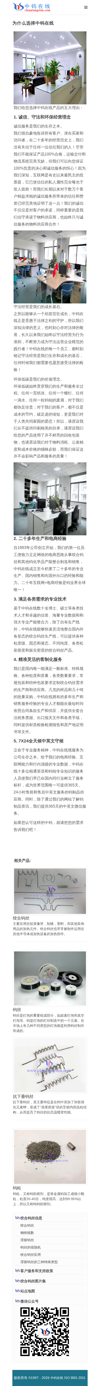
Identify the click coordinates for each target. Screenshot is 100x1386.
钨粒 (17, 1188)
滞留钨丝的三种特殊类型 (39, 1262)
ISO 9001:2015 (74, 1378)
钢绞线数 (27, 1233)
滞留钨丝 (27, 1240)
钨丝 (17, 1009)
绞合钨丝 (21, 918)
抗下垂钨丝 (23, 1096)
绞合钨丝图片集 (33, 1281)
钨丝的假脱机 (30, 1247)
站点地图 (27, 1291)
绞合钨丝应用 (30, 1255)
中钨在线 (56, 1378)
